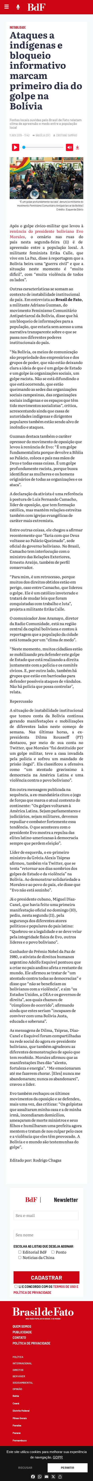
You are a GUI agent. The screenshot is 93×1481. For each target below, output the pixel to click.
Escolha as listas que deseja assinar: (44, 1246)
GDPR (58, 1457)
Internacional (22, 1363)
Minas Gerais (20, 1418)
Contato (19, 1338)
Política (18, 1356)
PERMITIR (67, 1467)
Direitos (18, 1369)
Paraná (17, 1432)
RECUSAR (25, 1467)
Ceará (16, 1403)
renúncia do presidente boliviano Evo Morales (46, 233)
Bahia (16, 1395)
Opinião (17, 1389)
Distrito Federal (21, 1410)
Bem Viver (19, 1376)
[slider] (42, 147)
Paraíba (17, 1425)
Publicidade (22, 1332)
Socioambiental (23, 1382)
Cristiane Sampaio (66, 135)
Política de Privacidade (31, 1343)
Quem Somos (22, 1326)
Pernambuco (20, 1440)
